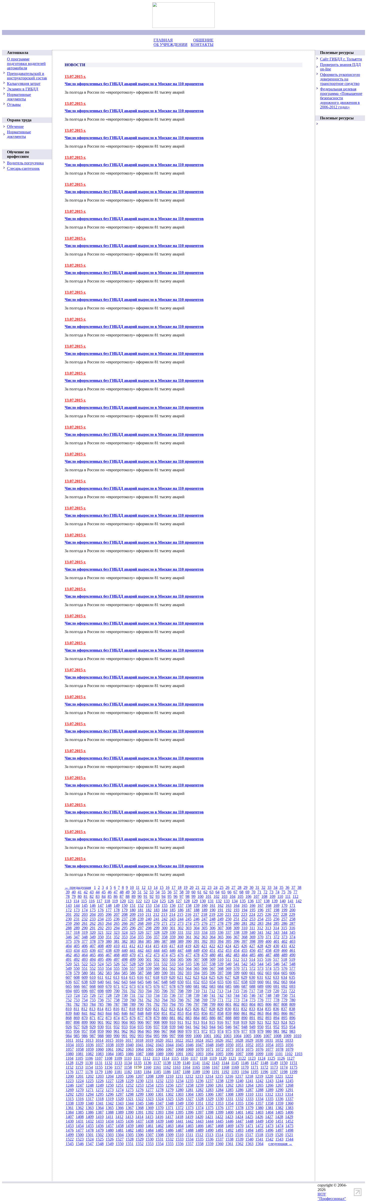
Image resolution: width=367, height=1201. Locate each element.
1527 (120, 1139)
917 (228, 1022)
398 (252, 941)
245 (188, 919)
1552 (140, 1144)
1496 (269, 1130)
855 (196, 1013)
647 (157, 982)
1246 (70, 1085)
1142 (206, 1063)
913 (196, 1022)
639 (93, 982)
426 (244, 946)
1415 (149, 1117)
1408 (80, 1117)
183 (157, 910)
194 (244, 910)
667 (85, 986)
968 (173, 1031)
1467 (209, 1126)
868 (69, 1018)
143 (69, 905)
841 (85, 1013)
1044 (170, 1045)
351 (109, 937)
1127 (291, 1058)
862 (252, 1013)
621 (180, 977)
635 (292, 977)
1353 (219, 1103)
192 (228, 910)
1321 (130, 1099)
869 (77, 1018)
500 (141, 959)
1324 (160, 1099)
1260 (209, 1085)
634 (284, 977)
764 (165, 1000)
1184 (147, 1072)
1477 (80, 1130)
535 (188, 964)
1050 (229, 1045)
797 (196, 1004)
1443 (199, 1121)
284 (268, 923)
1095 (219, 1054)
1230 (140, 1081)
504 (173, 959)
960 (109, 1031)
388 (173, 941)
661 (268, 982)
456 (252, 950)
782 (77, 1004)
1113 (156, 1058)
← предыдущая (78, 887)
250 (228, 919)
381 (117, 941)
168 (268, 905)
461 (292, 950)
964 (141, 1031)
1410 (100, 1117)
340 (252, 932)
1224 (80, 1081)
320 (93, 932)
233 (93, 919)
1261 (219, 1085)
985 (77, 1036)
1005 (247, 1036)
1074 (239, 1049)
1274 (120, 1090)
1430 (70, 1121)
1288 (259, 1090)
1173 (274, 1067)
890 (244, 1018)
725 (85, 995)
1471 (249, 1126)
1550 (120, 1144)
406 (85, 946)
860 (236, 1013)
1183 (138, 1072)
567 (212, 968)
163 (228, 905)
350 (101, 937)
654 (212, 982)
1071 (209, 1049)
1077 (269, 1049)
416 (164, 946)
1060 (100, 1049)
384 (141, 941)
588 (149, 973)
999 (188, 1036)
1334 (259, 1099)
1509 (170, 1135)
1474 (279, 1126)
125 (163, 901)
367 (236, 937)
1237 (209, 1081)
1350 (189, 1103)
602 (260, 973)
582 (101, 973)
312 (260, 928)
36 (287, 887)
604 (276, 973)
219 (212, 914)
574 (268, 968)
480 (212, 955)
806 (268, 1004)
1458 (120, 1126)
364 (212, 937)
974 (220, 1031)
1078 (279, 1049)
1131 (99, 1063)
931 (109, 1027)
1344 (130, 1103)
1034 (70, 1045)
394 (220, 941)
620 (172, 977)
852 (173, 1013)
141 (291, 901)
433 (69, 950)
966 (157, 1031)
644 (133, 982)
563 (181, 968)
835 (268, 1009)
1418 (179, 1117)
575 (276, 968)
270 (157, 923)
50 (134, 892)
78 (68, 896)
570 (236, 968)
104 (232, 896)
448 (188, 950)
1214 (209, 1076)
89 (134, 896)
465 (93, 955)
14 (156, 887)
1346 (150, 1103)
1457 (110, 1126)
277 (212, 923)
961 (117, 1031)
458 (268, 950)
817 (124, 1009)
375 (69, 941)
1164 (186, 1067)
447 (181, 950)
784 (93, 1004)
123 (147, 901)
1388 (110, 1112)
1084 (110, 1054)
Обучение (15, 126)
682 (204, 986)
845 (117, 1013)
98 (187, 896)
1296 (110, 1094)
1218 (249, 1076)
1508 (160, 1135)
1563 (249, 1144)
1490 (209, 1130)
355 (141, 937)
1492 (229, 1130)
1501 (90, 1135)
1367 (130, 1108)
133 (227, 901)
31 (257, 887)
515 (260, 959)
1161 (157, 1067)
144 (77, 905)
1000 (197, 1036)
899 (85, 1022)
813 (92, 1009)
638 (85, 982)
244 (181, 919)
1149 (274, 1063)
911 (180, 1022)
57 (176, 892)
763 (157, 1000)
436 (93, 950)
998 (181, 1036)
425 (236, 946)
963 (133, 1031)
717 (252, 991)
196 (260, 910)
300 (165, 928)
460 (284, 950)
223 (244, 914)
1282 (199, 1090)
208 (125, 914)
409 (109, 946)
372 (276, 937)
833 (252, 1009)
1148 (264, 1063)
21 (197, 887)
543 (252, 964)
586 (133, 973)
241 (157, 919)
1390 (130, 1112)
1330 (219, 1099)
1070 (199, 1049)
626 (220, 977)
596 (212, 973)
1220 (269, 1076)
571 (244, 968)
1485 (160, 1130)
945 (220, 1027)
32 (263, 887)
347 (77, 937)
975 (228, 1031)
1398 (209, 1112)
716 (244, 991)
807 (276, 1004)
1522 (70, 1139)
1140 (186, 1063)
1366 (120, 1108)
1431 (80, 1121)
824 (180, 1009)
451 (212, 950)
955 (69, 1031)
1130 (89, 1063)
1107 (99, 1058)
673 (133, 986)
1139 (177, 1063)
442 (141, 950)
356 (149, 937)
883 (188, 1018)
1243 (269, 1081)
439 (117, 950)
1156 (108, 1067)
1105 (79, 1058)
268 (141, 923)
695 (77, 991)
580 (85, 973)
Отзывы (14, 104)
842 (93, 1013)
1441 (180, 1121)
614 (124, 977)
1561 (229, 1144)
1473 (269, 1126)
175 (93, 910)
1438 (150, 1121)
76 (289, 892)
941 (188, 1027)
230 (69, 919)
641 (109, 982)
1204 (110, 1076)
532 (165, 964)
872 (101, 1018)
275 (196, 923)
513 (244, 959)
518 (284, 959)
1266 (269, 1085)
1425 (249, 1117)
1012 (79, 1040)
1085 (120, 1054)
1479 (100, 1130)
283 (260, 923)
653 (204, 982)
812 (84, 1009)
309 (236, 928)
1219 (259, 1076)
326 (141, 932)
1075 (249, 1049)
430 (276, 946)
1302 (170, 1094)
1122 (242, 1058)
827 (204, 1009)
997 (173, 1036)
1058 (80, 1049)
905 (133, 1022)
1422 (219, 1117)
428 (260, 946)
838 (292, 1009)
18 (180, 887)
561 (165, 968)
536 (196, 964)
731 (133, 995)
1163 (177, 1067)
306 (212, 928)
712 (212, 991)
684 (220, 986)
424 (228, 946)
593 (188, 973)
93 (158, 896)
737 (181, 995)
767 (188, 1000)
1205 (120, 1076)
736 (173, 995)
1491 (219, 1130)
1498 (289, 1130)
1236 (199, 1081)
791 (149, 1004)
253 (252, 919)
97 (182, 896)
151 (133, 905)
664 (292, 982)
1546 (80, 1144)
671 (117, 986)
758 (117, 1000)
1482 (130, 1130)
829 (220, 1009)
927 (77, 1027)
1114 (165, 1058)
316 (292, 928)
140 (283, 901)
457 (260, 950)
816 (116, 1009)
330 (173, 932)
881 (173, 1018)
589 (157, 973)
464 (85, 955)
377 (85, 941)
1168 (225, 1067)
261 (85, 923)
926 (69, 1027)
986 (85, 1036)
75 (283, 892)
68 (241, 892)
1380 (259, 1108)
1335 (269, 1099)
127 (179, 901)
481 (220, 955)
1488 (189, 1130)
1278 (160, 1090)
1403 (259, 1112)
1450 (269, 1121)
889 (236, 1018)
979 (260, 1031)
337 (228, 932)
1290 (279, 1090)
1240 (239, 1081)
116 (92, 901)
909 (165, 1022)
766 (181, 1000)
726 (93, 995)
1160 (147, 1067)
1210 (170, 1076)
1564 (259, 1144)
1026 (219, 1040)
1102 (289, 1054)
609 (85, 977)
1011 (69, 1040)
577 (292, 968)
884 (196, 1018)
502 (157, 959)
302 (181, 928)
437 (101, 950)
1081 (80, 1054)
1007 (267, 1036)
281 (244, 923)
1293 (80, 1094)
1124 (261, 1058)
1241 (249, 1081)
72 (265, 892)
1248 (90, 1085)
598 (228, 973)
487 (268, 955)
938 (165, 1027)
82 (92, 896)
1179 (99, 1072)
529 (141, 964)
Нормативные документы (19, 96)
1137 (157, 1063)
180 (133, 910)
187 (188, 910)
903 (117, 1022)
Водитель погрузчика (25, 163)
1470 (239, 1126)
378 (93, 941)
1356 (249, 1103)
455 (244, 950)
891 (252, 1018)
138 (267, 901)
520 (69, 964)
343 (276, 932)
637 (77, 982)
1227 (110, 1081)
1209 (160, 1076)
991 (125, 1036)
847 (133, 1013)
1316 (80, 1099)
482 (228, 955)
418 (180, 946)
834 (260, 1009)
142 (299, 901)
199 (284, 910)
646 (149, 982)
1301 (160, 1094)
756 (101, 1000)
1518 (259, 1135)
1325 (170, 1099)
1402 (249, 1112)
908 (157, 1022)
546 (276, 964)
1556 (180, 1144)
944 (212, 1027)
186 (181, 910)
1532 (170, 1139)
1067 (170, 1049)
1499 (70, 1135)
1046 (189, 1045)
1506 (140, 1135)
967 (165, 1031)
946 (228, 1027)
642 (117, 982)
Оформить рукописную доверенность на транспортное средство (340, 79)
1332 (239, 1099)
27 (233, 887)
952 (276, 1027)
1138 (167, 1063)
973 (212, 1031)
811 (76, 1009)
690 (268, 986)
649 (173, 982)
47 (116, 892)
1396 (189, 1112)
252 (244, 919)
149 (117, 905)
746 (252, 995)
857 (212, 1013)
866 (284, 1013)
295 (125, 928)
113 (68, 901)
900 (93, 1022)
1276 (140, 1090)
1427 (269, 1117)
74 (277, 892)
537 (204, 964)
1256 (170, 1085)
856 (204, 1013)
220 (220, 914)
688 (252, 986)
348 (85, 937)
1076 (259, 1049)
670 (109, 986)
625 (212, 977)
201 (69, 914)
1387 (100, 1112)
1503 (110, 1135)
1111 (137, 1058)
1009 (287, 1036)
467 (109, 955)
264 (109, 923)
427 (252, 946)
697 (93, 991)
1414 (139, 1117)
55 (164, 892)
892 (260, 1018)
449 (196, 950)
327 (149, 932)
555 (117, 968)
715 (236, 991)
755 (93, 1000)
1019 (149, 1040)
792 (157, 1004)
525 (109, 964)
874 (117, 1018)
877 (141, 1018)
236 (117, 919)
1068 (180, 1049)
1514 (219, 1135)
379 (101, 941)
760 (133, 1000)
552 (93, 968)
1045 (180, 1045)
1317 (90, 1099)
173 (77, 910)
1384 (70, 1112)
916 (220, 1022)
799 (212, 1004)
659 (252, 982)
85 (110, 896)
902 (109, 1022)
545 (268, 964)
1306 (209, 1094)
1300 (150, 1094)
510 (220, 959)
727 (101, 995)
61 (199, 892)
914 (204, 1022)
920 (252, 1022)
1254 (150, 1085)
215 (180, 914)
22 (203, 887)
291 (93, 928)
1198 (284, 1072)
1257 (180, 1085)
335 (212, 932)
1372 (180, 1108)
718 (260, 991)
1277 (150, 1090)
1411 (109, 1117)
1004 (237, 1036)
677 (165, 986)
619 (164, 977)
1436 (130, 1121)
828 (212, 1009)
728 (109, 995)
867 (292, 1013)
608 (77, 977)
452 (220, 950)
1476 (70, 1130)
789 (133, 1004)
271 (165, 923)
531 (157, 964)
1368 (140, 1108)
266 (125, 923)
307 (220, 928)
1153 (79, 1067)
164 (236, 905)
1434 (110, 1121)
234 (101, 919)
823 (172, 1009)
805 (260, 1004)
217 (196, 914)
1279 (170, 1090)
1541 (259, 1139)
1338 (70, 1103)
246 (196, 919)
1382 (279, 1108)
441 (133, 950)
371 (268, 937)
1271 (90, 1090)
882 (181, 1018)
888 (228, 1018)
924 (284, 1022)
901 (101, 1022)
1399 (219, 1112)
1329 (209, 1099)
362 (196, 937)
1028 (239, 1040)
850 (157, 1013)
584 (117, 973)
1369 (150, 1108)
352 (117, 937)
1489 (199, 1130)
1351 (199, 1103)
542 (244, 964)
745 (244, 995)
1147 (254, 1063)
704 (149, 991)
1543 (279, 1139)
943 (204, 1027)
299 (157, 928)
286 (284, 923)
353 (125, 937)
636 (69, 982)
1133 (118, 1063)
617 (148, 977)
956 (77, 1031)
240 (149, 919)
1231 (150, 1081)
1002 (217, 1036)
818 (132, 1009)
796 (188, 1004)
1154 (89, 1067)
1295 (100, 1094)
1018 (139, 1040)
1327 (189, 1099)
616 (140, 977)
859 (228, 1013)
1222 (289, 1076)
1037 (100, 1045)
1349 (180, 1103)
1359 (279, 1103)
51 (140, 892)
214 (172, 914)
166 (252, 905)
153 (149, 905)
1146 (245, 1063)
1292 (70, 1094)
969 (181, 1031)
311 (252, 928)
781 (69, 1004)
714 (228, 991)
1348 (170, 1103)
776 (260, 1000)
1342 (110, 1103)
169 (276, 905)
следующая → (280, 1144)
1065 (150, 1049)
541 (236, 964)
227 (276, 914)
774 (244, 1000)
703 (141, 991)
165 (244, 905)
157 (181, 905)
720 (276, 991)
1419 (189, 1117)
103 (224, 896)
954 (292, 1027)
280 (236, 923)
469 (125, 955)
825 (188, 1009)
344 (284, 932)
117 (99, 901)
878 (149, 1018)
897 (69, 1022)
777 (268, 1000)
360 (181, 937)
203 (85, 914)
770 (212, 1000)
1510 (180, 1135)
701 (125, 991)
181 (141, 910)
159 (196, 905)
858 (220, 1013)
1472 (259, 1126)
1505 (130, 1135)
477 (188, 955)
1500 (80, 1135)
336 (220, 932)
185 (173, 910)
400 (268, 941)
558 (141, 968)
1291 (289, 1090)
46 (110, 892)
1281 (189, 1090)
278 (220, 923)
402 (284, 941)
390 (188, 941)
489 (284, 955)
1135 (138, 1063)
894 (276, 1018)
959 (101, 1031)
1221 (279, 1076)
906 (141, 1022)
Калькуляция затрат (23, 83)
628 (236, 977)
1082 (90, 1054)
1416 (159, 1117)
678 (173, 986)
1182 (128, 1072)
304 (196, 928)
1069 (189, 1049)
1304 (189, 1094)
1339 (80, 1103)
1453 (70, 1126)
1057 (70, 1049)
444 (157, 950)
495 (101, 959)
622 (188, 977)
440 (125, 950)
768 (196, 1000)
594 (196, 973)
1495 (259, 1130)
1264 (249, 1085)
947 (236, 1027)
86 (116, 896)
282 (252, 923)
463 (77, 955)
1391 (140, 1112)
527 (125, 964)
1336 (279, 1099)
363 (204, 937)
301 (173, 928)
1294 (90, 1094)
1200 (70, 1076)
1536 (209, 1139)
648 (165, 982)
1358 (269, 1103)
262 (93, 923)
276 (204, 923)
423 (220, 946)
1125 (271, 1058)
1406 (289, 1112)
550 (77, 968)
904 (125, 1022)
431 (284, 946)
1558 (199, 1144)
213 (164, 914)
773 (236, 1000)
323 (117, 932)
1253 (140, 1085)
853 (181, 1013)
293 (109, 928)
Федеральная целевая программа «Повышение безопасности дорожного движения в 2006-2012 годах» (341, 98)
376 (77, 941)
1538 (229, 1139)
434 (77, 950)
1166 (206, 1067)
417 (172, 946)
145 (85, 905)
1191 (215, 1072)
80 (80, 896)
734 (157, 995)
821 (156, 1009)
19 (185, 887)
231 (77, 919)
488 (276, 955)
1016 (119, 1040)
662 (276, 982)
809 (292, 1004)
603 (268, 973)
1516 (239, 1135)
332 (188, 932)
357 (157, 937)
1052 (249, 1045)
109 (272, 896)
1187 (177, 1072)
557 (133, 968)
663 (284, 982)
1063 (130, 1049)
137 (259, 901)
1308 (229, 1094)
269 (149, 923)
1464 (180, 1126)
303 (188, 928)
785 (101, 1004)
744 (236, 995)
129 (195, 901)
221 (228, 914)
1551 (130, 1144)
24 (215, 887)
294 (117, 928)
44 (98, 892)
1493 (239, 1130)
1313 (279, 1094)
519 (292, 959)
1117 (194, 1058)
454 (236, 950)
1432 (90, 1121)
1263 (239, 1085)
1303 (180, 1094)
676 (157, 986)
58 (182, 892)
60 (193, 892)
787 (117, 1004)
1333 (249, 1099)
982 (284, 1031)
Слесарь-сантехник (23, 168)
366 (228, 937)
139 (275, 901)
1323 (150, 1099)
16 (168, 887)
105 (240, 896)
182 (149, 910)
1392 (150, 1112)
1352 (209, 1103)
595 (204, 973)
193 (236, 910)
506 (188, 959)
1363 (90, 1108)
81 (86, 896)
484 (244, 955)
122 (139, 901)
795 (181, 1004)
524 (101, 964)
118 (107, 901)
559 (149, 968)
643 (125, 982)
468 (117, 955)
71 (259, 892)
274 (188, 923)
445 (165, 950)
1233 (170, 1081)
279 (228, 923)
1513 (209, 1135)
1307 (219, 1094)
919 (244, 1022)
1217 (239, 1076)
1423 (229, 1117)
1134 (128, 1063)
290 (85, 928)
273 (181, 923)
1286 (239, 1090)
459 (276, 950)
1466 (199, 1126)
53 (152, 892)
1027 (229, 1040)
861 (244, 1013)
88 (128, 896)
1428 (279, 1117)
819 (140, 1009)
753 (77, 1000)
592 (181, 973)
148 (109, 905)
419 (188, 946)
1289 (269, 1090)
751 (292, 995)
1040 (130, 1045)
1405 (279, 1112)
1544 (289, 1139)
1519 (269, 1135)
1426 (259, 1117)
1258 (189, 1085)
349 (93, 937)
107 (256, 896)
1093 (199, 1054)
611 (100, 977)
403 (292, 941)
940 (181, 1027)
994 (149, 1036)
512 (236, 959)
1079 (289, 1049)
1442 (189, 1121)
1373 (189, 1108)
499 (133, 959)
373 (284, 937)
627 (228, 977)
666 (77, 986)
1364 (100, 1108)
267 (133, 923)
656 (228, 982)
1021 (169, 1040)
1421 (209, 1117)
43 (92, 892)
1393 (160, 1112)
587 (141, 973)
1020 (159, 1040)
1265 (259, 1085)
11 (138, 887)
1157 (118, 1067)
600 (244, 973)
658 (244, 982)
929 (93, 1027)
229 (292, 914)
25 (221, 887)
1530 (150, 1139)
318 (77, 932)
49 (128, 892)
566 (204, 968)
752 (69, 1000)
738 (188, 995)
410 (117, 946)
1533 (180, 1139)
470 (133, 955)
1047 (199, 1045)
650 (181, 982)
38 (299, 887)
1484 (150, 1130)
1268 (289, 1085)
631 (260, 977)
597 (220, 973)
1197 (274, 1072)
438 (109, 950)
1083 (100, 1054)
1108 (108, 1058)
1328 (199, 1099)
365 (220, 937)
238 (133, 919)
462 (69, 955)
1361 (70, 1108)
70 (253, 892)
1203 (100, 1076)
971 (196, 1031)
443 (149, 950)
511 (228, 959)
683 (212, 986)
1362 (80, 1108)
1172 (264, 1067)
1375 (209, 1108)
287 (292, 923)
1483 (140, 1130)
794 (173, 1004)
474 (165, 955)
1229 (130, 1081)
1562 (239, 1144)
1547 (90, 1144)
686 (236, 986)
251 (236, 919)
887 (220, 1018)
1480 (110, 1130)
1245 (289, 1081)
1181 (118, 1072)
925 (292, 1022)
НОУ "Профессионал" (332, 1196)
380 (109, 941)
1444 (209, 1121)
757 (109, 1000)
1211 (179, 1076)
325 (133, 932)
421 (204, 946)
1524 (90, 1139)
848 (141, 1013)
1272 (100, 1090)
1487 (180, 1130)
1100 (269, 1054)
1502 (100, 1135)
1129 (79, 1063)
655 (220, 982)
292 (101, 928)
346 (69, 937)
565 (196, 968)
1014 (99, 1040)
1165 (196, 1067)
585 (125, 973)
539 (220, 964)
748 (268, 995)
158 (188, 905)
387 (165, 941)
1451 (279, 1121)
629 (244, 977)
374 (292, 937)
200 (292, 910)
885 (204, 1018)
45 (104, 892)
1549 (110, 1144)
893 (268, 1018)
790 (141, 1004)
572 (252, 968)
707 (173, 991)
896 (292, 1018)
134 (235, 901)
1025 (209, 1040)
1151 (293, 1063)
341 (260, 932)
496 (109, 959)
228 (284, 914)
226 (268, 914)
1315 (70, 1099)
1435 (120, 1121)
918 (236, 1022)
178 (117, 910)
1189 (196, 1072)
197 (268, 910)
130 (203, 901)
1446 (229, 1121)
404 (69, 946)
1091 (180, 1054)
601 (252, 973)
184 (165, 910)
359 (173, 937)
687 (244, 986)
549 (69, 968)
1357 (259, 1103)
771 (220, 1000)
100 (200, 896)
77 (295, 892)
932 (117, 1027)
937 (157, 1027)
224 (252, 914)
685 (228, 986)
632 (268, 977)
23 (209, 887)
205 (101, 914)
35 (281, 887)
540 (228, 964)
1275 (130, 1090)
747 (260, 995)
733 (149, 995)
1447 (239, 1121)
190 (212, 910)
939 (173, 1027)
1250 (110, 1085)
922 (268, 1022)
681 (196, 986)
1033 (289, 1040)
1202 (90, 1076)
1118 (203, 1058)
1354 (229, 1103)
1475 (289, 1126)
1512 (199, 1135)
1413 (129, 1117)
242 (165, 919)
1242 (259, 1081)
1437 (140, 1121)
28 (239, 887)
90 (140, 896)
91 (146, 896)
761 (141, 1000)
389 (181, 941)
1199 (293, 1072)
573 (260, 968)
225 (260, 914)
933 (125, 1027)
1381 (269, 1108)
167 (260, 905)
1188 (186, 1072)
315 (284, 928)
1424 (239, 1117)
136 (251, 901)
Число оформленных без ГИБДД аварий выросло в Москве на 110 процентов (134, 84)
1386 (90, 1112)
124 (155, 901)
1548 (100, 1144)
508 (204, 959)
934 (133, 1027)
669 (101, 986)
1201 (80, 1076)
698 (101, 991)
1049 (219, 1045)
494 (93, 959)
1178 (89, 1072)
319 (85, 932)
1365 (110, 1108)
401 (276, 941)
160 (204, 905)
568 (220, 968)
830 (228, 1009)
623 (196, 977)
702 (133, 991)
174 (85, 910)
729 (117, 995)
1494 (249, 1130)
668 (93, 986)
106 (248, 896)
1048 (209, 1045)
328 (157, 932)
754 (85, 1000)
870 (85, 1018)
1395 (180, 1112)
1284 (219, 1090)
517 (276, 959)
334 (204, 932)
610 (93, 977)
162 (220, 905)
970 (188, 1031)
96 (176, 896)
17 (174, 887)
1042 (150, 1045)
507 (196, 959)
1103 (298, 1054)
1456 (100, 1126)
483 (236, 955)
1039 (120, 1045)
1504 (120, 1135)
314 (276, 928)
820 (148, 1009)
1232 (160, 1081)
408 (101, 946)
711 (204, 991)
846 (125, 1013)
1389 (120, 1112)
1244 (279, 1081)
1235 (189, 1081)
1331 (229, 1099)
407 (93, 946)
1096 (229, 1054)
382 (125, 941)
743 (228, 995)
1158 (128, 1067)
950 (260, 1027)
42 (86, 892)
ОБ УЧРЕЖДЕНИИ (170, 44)
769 (204, 1000)
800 (220, 1004)
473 (157, 955)
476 (181, 955)
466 (101, 955)
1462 (160, 1126)
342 (268, 932)
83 (98, 896)
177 (109, 910)
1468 (219, 1126)
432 (292, 946)
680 (188, 986)
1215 (219, 1076)
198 (276, 910)
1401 (239, 1112)
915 (212, 1022)
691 (276, 986)
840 (77, 1013)
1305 (199, 1094)
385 (149, 941)
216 (188, 914)
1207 (140, 1076)
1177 (79, 1072)
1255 (160, 1085)
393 (212, 941)
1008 (277, 1036)
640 (101, 982)
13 (150, 887)
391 (196, 941)
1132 (108, 1063)
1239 (229, 1081)
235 (109, 919)
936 (149, 1027)
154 (157, 905)
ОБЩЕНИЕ (203, 40)
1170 (245, 1067)
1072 (219, 1049)
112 (295, 896)
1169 (235, 1067)
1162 (167, 1067)
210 (141, 914)
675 (149, 986)
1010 (297, 1036)
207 (117, 914)
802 (236, 1004)
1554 (160, 1144)
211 (148, 914)
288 (69, 928)
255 (268, 919)
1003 (227, 1036)
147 (101, 905)
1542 (269, 1139)
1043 (160, 1045)
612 (108, 977)
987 (93, 1036)
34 (275, 887)
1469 (229, 1126)
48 (122, 892)
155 (165, 905)
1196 (264, 1072)
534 (181, 964)
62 (205, 892)
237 (125, 919)
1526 (110, 1139)
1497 (279, 1130)
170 (284, 905)
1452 (289, 1121)
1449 (259, 1121)
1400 (229, 1112)
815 (108, 1009)
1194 (245, 1072)
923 (276, 1022)
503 (165, 959)
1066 (160, 1049)
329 (165, 932)
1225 (90, 1081)
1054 (269, 1045)
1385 (80, 1112)
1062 (120, 1049)
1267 (279, 1085)
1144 (225, 1063)
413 (140, 946)
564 (188, 968)
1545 (70, 1144)
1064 (140, 1049)
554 (109, 968)
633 (276, 977)
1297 (120, 1094)
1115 (175, 1058)
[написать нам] (361, 33)
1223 (70, 1081)
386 (157, 941)
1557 (189, 1144)
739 (196, 995)
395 (228, 941)
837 (284, 1009)
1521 (289, 1135)
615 (132, 977)
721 (284, 991)
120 (123, 901)
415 (156, 946)
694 (69, 991)
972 (204, 1031)
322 (109, 932)
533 (173, 964)
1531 (160, 1139)
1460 (140, 1126)
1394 (170, 1112)
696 (85, 991)
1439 (160, 1121)
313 (268, 928)
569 (228, 968)
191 (220, 910)
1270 (80, 1090)
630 (252, 977)
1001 (207, 1036)
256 (276, 919)
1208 (150, 1076)
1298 (130, 1094)
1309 (239, 1094)
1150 (284, 1063)
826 (196, 1009)
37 (293, 887)
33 (269, 887)
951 (268, 1027)
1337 (289, 1099)
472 (149, 955)
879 (157, 1018)
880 (165, 1018)
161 (212, 905)
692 (284, 986)
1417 (169, 1117)
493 (85, 959)
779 (284, 1000)
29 (245, 887)
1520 (279, 1135)
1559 (209, 1144)
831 (236, 1009)
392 (204, 941)
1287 (249, 1090)
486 (260, 955)
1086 (130, 1054)
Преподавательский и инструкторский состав (27, 75)
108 (264, 896)
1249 (100, 1085)
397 (244, 941)
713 (220, 991)
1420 (199, 1117)
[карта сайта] (355, 33)
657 (236, 982)
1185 (157, 1072)
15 (162, 887)
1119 (213, 1058)
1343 (120, 1103)
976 (236, 1031)
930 (101, 1027)
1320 (120, 1099)
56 (170, 892)
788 (125, 1004)
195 (252, 910)
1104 (69, 1058)
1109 (118, 1058)
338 (236, 932)
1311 (259, 1094)
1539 (239, 1139)
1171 (254, 1067)
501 (149, 959)
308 (228, 928)
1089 (160, 1054)
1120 (222, 1058)
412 (132, 946)
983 (292, 1031)
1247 (80, 1085)
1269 (70, 1090)
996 (165, 1036)
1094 (209, 1054)
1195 (254, 1072)
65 (223, 892)
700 (117, 991)
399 (260, 941)
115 (84, 901)
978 (252, 1031)
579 (77, 973)
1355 (239, 1103)
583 (109, 973)
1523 (80, 1139)
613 (116, 977)
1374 (199, 1108)
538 (212, 964)
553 (101, 968)
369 (252, 937)
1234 (180, 1081)
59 (187, 892)
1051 (239, 1045)
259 (69, 923)
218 (204, 914)
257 (284, 919)
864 (268, 1013)
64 (217, 892)
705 (157, 991)
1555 (170, 1144)
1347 (160, 1103)
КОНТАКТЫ (202, 44)
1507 (150, 1135)
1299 (140, 1094)
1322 (140, 1099)
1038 (110, 1045)
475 (173, 955)
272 (173, 923)
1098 (249, 1054)
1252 (130, 1085)
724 (77, 995)
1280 (180, 1090)
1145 (235, 1063)
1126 (281, 1058)
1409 (90, 1117)
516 (268, 959)
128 (187, 901)
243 (173, 919)
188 (196, 910)
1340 (90, 1103)
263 (101, 923)
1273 (110, 1090)
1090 (170, 1054)
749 (276, 995)
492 (77, 959)
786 (109, 1004)
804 (252, 1004)
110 (280, 896)
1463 (170, 1126)
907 (149, 1022)
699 (109, 991)
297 (141, 928)
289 (77, 928)
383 (133, 941)
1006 (257, 1036)
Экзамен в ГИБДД (22, 89)
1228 (120, 1081)
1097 (239, 1054)
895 (284, 1018)
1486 (170, 1130)
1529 (140, 1139)
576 (284, 968)
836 (276, 1009)
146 (93, 905)
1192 (225, 1072)
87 (122, 896)
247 (204, 919)
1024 (199, 1040)
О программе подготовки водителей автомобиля (26, 63)
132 (219, 901)
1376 (219, 1108)
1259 (199, 1085)
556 (125, 968)
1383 (289, 1108)
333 (196, 932)
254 (260, 919)
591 (173, 973)
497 (117, 959)
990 (117, 1036)
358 (165, 937)
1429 (289, 1117)
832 (244, 1009)
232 (85, 919)
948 (244, 1027)
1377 (229, 1108)
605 (284, 973)
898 (77, 1022)
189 (204, 910)
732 (141, 995)
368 (244, 937)
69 (247, 892)
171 (292, 905)
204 (93, 914)
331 (181, 932)
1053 (259, 1045)
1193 (235, 1072)
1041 (140, 1045)
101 (208, 896)
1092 (189, 1054)
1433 (100, 1121)
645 (141, 982)
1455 (90, 1126)
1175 (293, 1067)
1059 (90, 1049)
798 (204, 1004)
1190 (206, 1072)
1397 (199, 1112)
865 (276, 1013)
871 (93, 1018)
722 (292, 991)
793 (165, 1004)
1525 (100, 1139)
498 (125, 959)
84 (104, 896)
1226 (100, 1081)
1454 (80, 1126)
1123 (252, 1058)
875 (125, 1018)
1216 (229, 1076)
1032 (279, 1040)
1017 (129, 1040)
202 (77, 914)
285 (276, 923)
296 (133, 928)
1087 (140, 1054)
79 (74, 896)
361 (188, 937)
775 (252, 1000)
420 (196, 946)
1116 (184, 1058)
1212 (189, 1076)
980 (268, 1031)
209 (133, 914)
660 (260, 982)
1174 (284, 1067)
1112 (146, 1058)
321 (101, 932)
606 (292, 973)
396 (236, 941)
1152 (69, 1067)
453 (228, 950)
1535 (199, 1139)
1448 (249, 1121)
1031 (269, 1040)
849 (149, 1013)
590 (165, 973)
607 (69, 977)
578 (69, 973)
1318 (100, 1099)
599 (236, 973)
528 (133, 964)
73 (271, 892)
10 (132, 887)
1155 (99, 1067)
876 (133, 1018)
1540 (249, 1139)
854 (188, 1013)
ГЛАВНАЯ (163, 40)
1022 (179, 1040)
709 (188, 991)
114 (76, 901)
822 (164, 1009)
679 (181, 986)
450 (204, 950)
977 (244, 1031)
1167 (215, 1067)
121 (131, 901)
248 (212, 919)
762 (149, 1000)
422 (212, 946)
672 (125, 986)
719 (268, 991)
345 (292, 932)
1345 (140, 1103)
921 (260, 1022)
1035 (80, 1045)
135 (243, 901)
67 (235, 892)
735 (165, 995)
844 (109, 1013)
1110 (128, 1058)
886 (212, 1018)
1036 (90, 1045)
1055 (279, 1045)
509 (212, 959)
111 (288, 896)
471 (141, 955)
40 (74, 892)
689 (260, 986)
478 (196, 955)
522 (85, 964)
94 (164, 896)
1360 (289, 1103)
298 (149, 928)
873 (109, 1018)
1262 (229, 1085)
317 (69, 932)
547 (284, 964)
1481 (120, 1130)
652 (196, 982)
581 (93, 973)
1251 (120, 1085)
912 (188, 1022)
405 (77, 946)
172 (69, 910)
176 (101, 910)
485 (252, 955)
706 (165, 991)
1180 (108, 1072)
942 (196, 1027)
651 (188, 982)
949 (252, 1027)
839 (69, 1013)
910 (173, 1022)
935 (141, 1027)
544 (260, 964)
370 (260, 937)
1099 (259, 1054)
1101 (279, 1054)
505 (181, 959)
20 (191, 887)
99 (193, 896)
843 (101, 1013)
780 (292, 1000)
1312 (269, 1094)
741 (212, 995)
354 (133, 937)
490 (292, 955)
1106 (89, 1058)
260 (77, 923)
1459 (130, 1126)
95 (170, 896)
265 (117, 923)
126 (171, 901)
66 (229, 892)
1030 (259, 1040)
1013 (89, 1040)
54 (158, 892)
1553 (150, 1144)
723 (69, 995)
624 (204, 977)
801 (228, 1004)
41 (80, 892)
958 (93, 1031)
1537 (219, 1139)
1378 (239, 1108)
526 (117, 964)
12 (144, 887)
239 (141, 919)
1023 (189, 1040)
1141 (196, 1063)
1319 (110, 1099)
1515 (229, 1135)
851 (165, 1013)
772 (228, 1000)
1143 (215, 1063)
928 (85, 1027)
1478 (90, 1130)
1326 (180, 1099)
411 (124, 946)
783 (85, 1004)
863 (260, 1013)
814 (100, 1009)
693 (292, 986)
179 (125, 910)
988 (101, 1036)
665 (69, 986)
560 (157, 968)
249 (220, 919)
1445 (219, 1121)
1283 (209, 1090)
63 (211, 892)
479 (204, 955)
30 (251, 887)
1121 (232, 1058)
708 (181, 991)
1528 (130, 1139)
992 (133, 1036)
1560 (219, 1144)
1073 (229, 1049)
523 (93, 964)
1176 (69, 1072)
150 (125, 905)
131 (211, 901)
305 (204, 928)
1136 (147, 1063)
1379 (249, 1108)
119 (115, 901)
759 (125, 1000)
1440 (170, 1121)
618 (156, 977)
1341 (100, 1103)
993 (141, 1036)
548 (292, 964)
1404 (269, 1112)
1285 (229, 1090)
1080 (70, 1054)
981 (276, 1031)
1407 (70, 1117)
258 (292, 919)
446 (173, 950)
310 (244, 928)
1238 (219, 1081)
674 (141, 986)
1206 (130, 1076)
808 (284, 1004)
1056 (289, 1045)
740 (204, 995)
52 (146, 892)
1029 (249, 1040)
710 (196, 991)
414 (148, 946)
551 (85, 968)
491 (69, 959)
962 (125, 1031)
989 (109, 1036)
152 (141, 905)
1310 (249, 1094)
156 (173, 905)
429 (268, 946)
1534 (189, 1139)
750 (284, 995)
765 (173, 1000)
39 (68, 892)
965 (149, 1031)
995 (157, 1036)
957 (85, 1031)
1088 (150, 1054)
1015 (109, 1040)
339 (244, 932)
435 (85, 950)
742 (220, 995)
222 (236, 914)
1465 (189, 1126)
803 (244, 1004)
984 (69, 1036)
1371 (170, 1108)
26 (227, 887)
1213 (199, 1076)
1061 (110, 1049)
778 (276, 1000)
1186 (167, 1072)
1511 (189, 1135)
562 (173, 968)
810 (69, 1009)
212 (156, 914)
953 (284, 1027)
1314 (289, 1094)
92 (152, 896)
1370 (160, 1108)
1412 (119, 1117)
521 (77, 964)
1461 (150, 1126)
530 (149, 964)
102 (216, 896)
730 (125, 995)
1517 (249, 1135)
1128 (69, 1063)
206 (109, 914)
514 (252, 959)
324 (125, 932)
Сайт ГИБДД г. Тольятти (341, 59)
